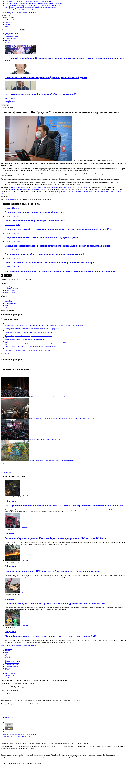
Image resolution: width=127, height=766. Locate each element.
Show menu (5, 105)
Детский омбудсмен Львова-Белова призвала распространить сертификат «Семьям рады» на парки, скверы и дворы (44, 325)
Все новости (5, 353)
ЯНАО (7, 42)
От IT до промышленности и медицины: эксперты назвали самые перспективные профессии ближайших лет (64, 505)
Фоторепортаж (10, 102)
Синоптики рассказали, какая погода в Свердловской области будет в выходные (32, 346)
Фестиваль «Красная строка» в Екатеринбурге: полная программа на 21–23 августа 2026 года (55, 538)
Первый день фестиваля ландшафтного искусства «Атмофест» (53, 460)
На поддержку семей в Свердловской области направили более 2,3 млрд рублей (32, 329)
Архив (7, 654)
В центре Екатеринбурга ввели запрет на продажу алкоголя (25, 339)
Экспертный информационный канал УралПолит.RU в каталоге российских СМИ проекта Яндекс (19, 735)
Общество (24, 495)
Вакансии (8, 658)
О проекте (8, 22)
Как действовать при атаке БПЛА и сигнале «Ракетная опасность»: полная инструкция (52, 571)
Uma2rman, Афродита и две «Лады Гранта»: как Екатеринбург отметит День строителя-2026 (55, 603)
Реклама (7, 24)
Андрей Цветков (10, 287)
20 (31, 397)
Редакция (8, 656)
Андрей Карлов (10, 290)
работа (7, 307)
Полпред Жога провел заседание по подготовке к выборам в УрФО (27, 350)
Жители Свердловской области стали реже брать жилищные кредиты (28, 336)
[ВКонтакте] (2, 275)
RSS (6, 26)
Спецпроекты (9, 100)
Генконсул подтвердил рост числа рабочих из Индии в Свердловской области (31, 332)
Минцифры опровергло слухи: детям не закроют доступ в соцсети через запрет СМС (51, 636)
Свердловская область (12, 33)
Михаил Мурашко (11, 292)
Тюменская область (11, 38)
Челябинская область (12, 35)
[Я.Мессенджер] (7, 275)
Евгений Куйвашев (11, 289)
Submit (22, 29)
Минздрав (8, 300)
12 (31, 439)
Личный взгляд (10, 98)
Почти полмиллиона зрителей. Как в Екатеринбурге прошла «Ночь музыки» (58, 397)
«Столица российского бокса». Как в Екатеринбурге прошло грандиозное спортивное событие (64, 418)
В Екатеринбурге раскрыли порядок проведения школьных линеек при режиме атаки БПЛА (36, 343)
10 (31, 460)
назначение (8, 302)
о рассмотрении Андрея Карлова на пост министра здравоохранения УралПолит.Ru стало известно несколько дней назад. (50, 187)
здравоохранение (10, 303)
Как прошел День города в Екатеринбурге (46, 439)
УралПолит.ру (12, 199)
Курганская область (11, 37)
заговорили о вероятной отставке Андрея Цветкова (26, 189)
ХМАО (7, 40)
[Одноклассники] (5, 275)
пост (6, 305)
